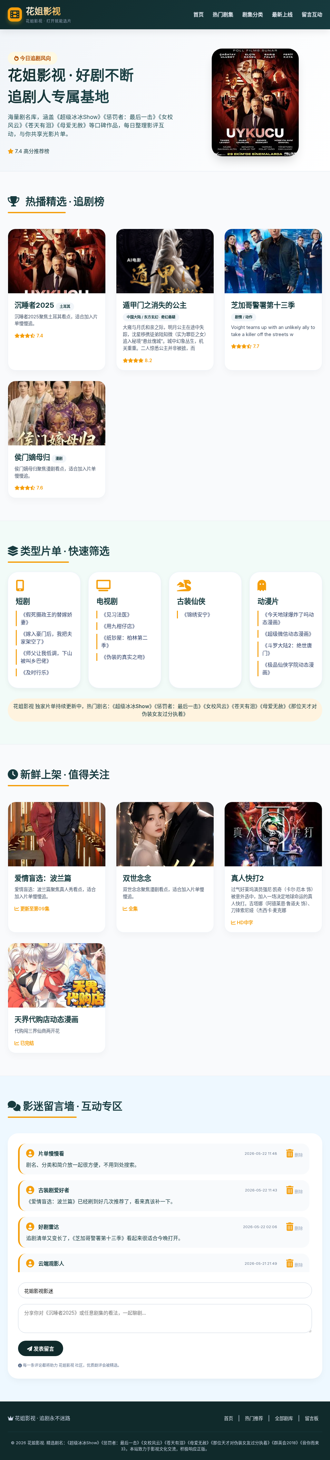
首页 (198, 14)
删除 (298, 1155)
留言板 (311, 1418)
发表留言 (43, 1349)
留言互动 (312, 14)
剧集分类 (252, 14)
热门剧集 (223, 14)
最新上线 (282, 14)
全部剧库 (284, 1418)
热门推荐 (254, 1418)
